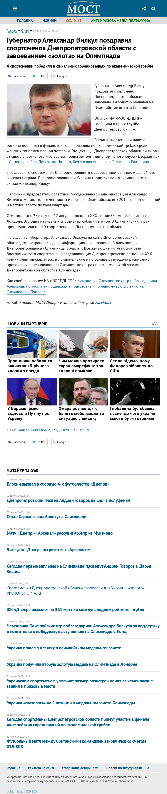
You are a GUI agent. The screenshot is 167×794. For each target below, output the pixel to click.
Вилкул (24, 430)
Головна (25, 20)
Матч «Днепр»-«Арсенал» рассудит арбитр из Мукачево (60, 533)
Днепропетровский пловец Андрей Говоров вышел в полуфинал (68, 500)
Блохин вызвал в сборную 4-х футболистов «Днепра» (58, 484)
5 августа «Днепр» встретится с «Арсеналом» (50, 549)
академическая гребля (70, 430)
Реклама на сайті (41, 768)
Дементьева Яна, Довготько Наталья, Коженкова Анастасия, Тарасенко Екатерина (79, 161)
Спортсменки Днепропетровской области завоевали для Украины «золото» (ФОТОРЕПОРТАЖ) (76, 590)
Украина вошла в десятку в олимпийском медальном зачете (64, 648)
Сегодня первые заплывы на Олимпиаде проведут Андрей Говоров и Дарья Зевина (79, 568)
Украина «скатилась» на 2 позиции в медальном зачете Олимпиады (71, 703)
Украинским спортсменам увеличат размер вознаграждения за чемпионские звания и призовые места (80, 683)
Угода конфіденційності (80, 768)
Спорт (25, 30)
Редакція (13, 768)
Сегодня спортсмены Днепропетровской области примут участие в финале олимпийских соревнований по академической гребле (78, 722)
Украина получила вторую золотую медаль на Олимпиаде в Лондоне (72, 664)
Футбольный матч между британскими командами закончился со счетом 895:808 (76, 743)
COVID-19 (74, 20)
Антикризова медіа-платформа (120, 20)
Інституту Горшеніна (133, 768)
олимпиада (40, 430)
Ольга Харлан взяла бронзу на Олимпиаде (46, 516)
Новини (49, 20)
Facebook (103, 302)
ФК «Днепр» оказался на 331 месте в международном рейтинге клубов (75, 609)
